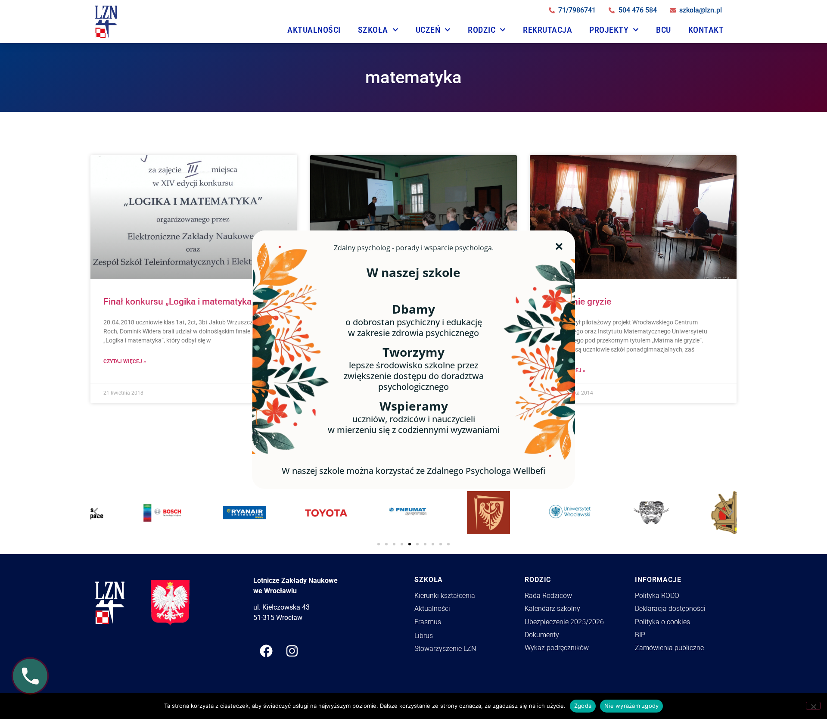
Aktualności (314, 30)
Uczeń (428, 30)
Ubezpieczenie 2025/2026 (564, 622)
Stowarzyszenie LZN (445, 648)
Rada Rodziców (548, 595)
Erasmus (427, 622)
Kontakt (706, 30)
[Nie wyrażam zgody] (813, 706)
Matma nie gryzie (577, 301)
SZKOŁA (373, 30)
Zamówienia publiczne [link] (669, 648)
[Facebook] (266, 651)
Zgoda (582, 705)
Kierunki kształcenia (444, 595)
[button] (95, 509)
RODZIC (481, 30)
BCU (663, 30)
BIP (640, 635)
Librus (423, 636)
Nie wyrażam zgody (631, 705)
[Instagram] (292, 651)
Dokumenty (542, 635)
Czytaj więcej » (124, 361)
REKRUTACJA (547, 30)
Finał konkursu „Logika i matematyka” (179, 301)
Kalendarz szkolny (552, 608)
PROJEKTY (608, 30)
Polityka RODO (657, 595)
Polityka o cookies (662, 622)
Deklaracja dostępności (670, 608)
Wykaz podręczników (557, 648)
